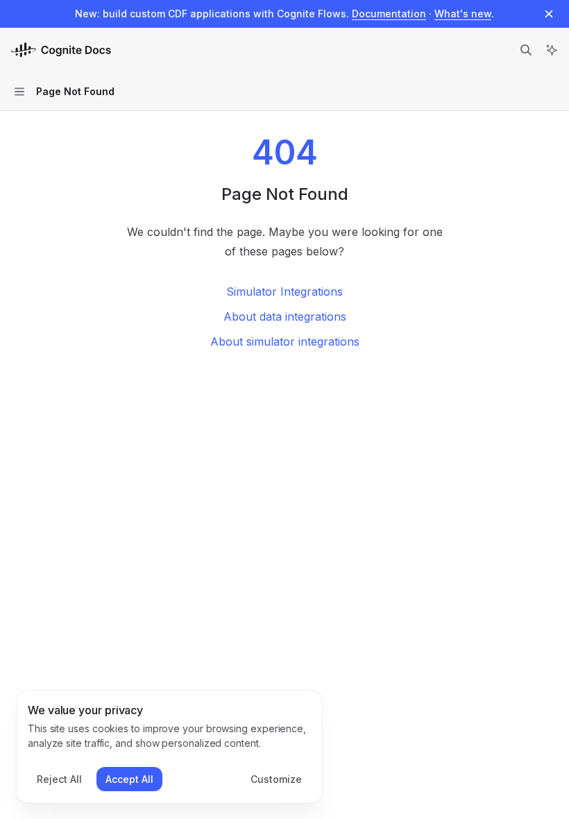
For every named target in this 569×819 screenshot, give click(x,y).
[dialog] (169, 747)
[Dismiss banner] (549, 14)
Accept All (129, 779)
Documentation (389, 13)
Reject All (59, 779)
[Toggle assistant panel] (551, 50)
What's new (462, 13)
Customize (276, 779)
